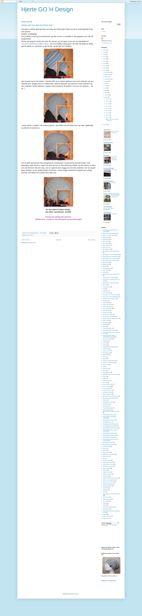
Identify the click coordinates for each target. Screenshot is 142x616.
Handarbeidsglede (108, 181)
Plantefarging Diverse (108, 420)
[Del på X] (54, 233)
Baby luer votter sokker (109, 235)
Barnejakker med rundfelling (110, 258)
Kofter (104, 378)
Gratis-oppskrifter (107, 328)
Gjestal (105, 324)
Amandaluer (114, 213)
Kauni (104, 370)
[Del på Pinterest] (58, 233)
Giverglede (106, 322)
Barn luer (105, 241)
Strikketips (105, 488)
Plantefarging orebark (108, 437)
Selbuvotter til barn (108, 462)
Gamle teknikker (107, 306)
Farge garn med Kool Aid (109, 298)
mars (106, 92)
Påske (104, 448)
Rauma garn (106, 452)
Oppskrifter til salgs (108, 402)
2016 (104, 59)
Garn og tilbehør (107, 308)
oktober (107, 76)
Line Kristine (106, 129)
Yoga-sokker (106, 518)
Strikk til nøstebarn (108, 484)
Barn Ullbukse (106, 245)
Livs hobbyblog (107, 206)
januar (106, 97)
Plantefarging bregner (108, 414)
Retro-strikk (106, 456)
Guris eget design (107, 339)
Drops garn (106, 287)
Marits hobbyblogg (108, 168)
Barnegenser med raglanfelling (111, 251)
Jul (103, 366)
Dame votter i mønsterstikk (110, 283)
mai (106, 88)
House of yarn (106, 351)
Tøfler (104, 505)
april (106, 90)
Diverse (105, 285)
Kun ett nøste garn (107, 384)
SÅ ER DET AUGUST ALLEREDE (114, 158)
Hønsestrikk (106, 354)
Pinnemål (105, 406)
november (107, 74)
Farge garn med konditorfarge (111, 296)
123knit (45, 44)
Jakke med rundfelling (108, 362)
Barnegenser (106, 249)
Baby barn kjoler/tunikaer (109, 233)
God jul (105, 326)
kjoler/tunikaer (106, 372)
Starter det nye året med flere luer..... (38, 25)
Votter (104, 514)
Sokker (105, 470)
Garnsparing (106, 310)
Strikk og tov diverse (108, 482)
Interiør (105, 358)
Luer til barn (106, 388)
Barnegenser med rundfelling (110, 254)
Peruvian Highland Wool (30, 44)
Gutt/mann (105, 341)
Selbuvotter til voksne (108, 464)
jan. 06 (108, 112)
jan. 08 (108, 110)
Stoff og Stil (106, 476)
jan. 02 (108, 117)
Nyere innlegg (25, 240)
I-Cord (104, 356)
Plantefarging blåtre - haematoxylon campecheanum (111, 410)
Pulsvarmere (106, 446)
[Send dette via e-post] (50, 233)
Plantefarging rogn (108, 442)
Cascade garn (106, 268)
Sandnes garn (106, 460)
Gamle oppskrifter (107, 304)
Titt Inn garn (106, 497)
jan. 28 (108, 103)
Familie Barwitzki (108, 142)
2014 (104, 63)
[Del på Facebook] (56, 233)
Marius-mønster (107, 394)
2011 (104, 70)
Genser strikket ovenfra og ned (111, 318)
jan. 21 (108, 108)
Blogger (77, 594)
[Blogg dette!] (52, 233)
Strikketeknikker (107, 486)
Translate (114, 525)
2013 (104, 66)
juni (106, 86)
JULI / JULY (114, 169)
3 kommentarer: (43, 232)
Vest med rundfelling (108, 507)
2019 (104, 52)
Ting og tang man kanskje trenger (111, 494)
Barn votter (106, 247)
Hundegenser (106, 352)
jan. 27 (108, 106)
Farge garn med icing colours (110, 294)
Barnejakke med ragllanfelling (111, 256)
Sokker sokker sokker (108, 208)
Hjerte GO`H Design (47, 9)
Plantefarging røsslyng (109, 444)
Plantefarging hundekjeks (109, 426)
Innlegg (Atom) (32, 242)
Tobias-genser (106, 499)
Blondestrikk (106, 264)
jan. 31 (108, 99)
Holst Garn (105, 348)
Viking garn (106, 509)
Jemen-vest (106, 364)
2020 (104, 50)
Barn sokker (106, 243)
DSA (104, 289)
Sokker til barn (106, 472)
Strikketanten (107, 212)
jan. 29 (108, 101)
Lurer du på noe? (107, 390)
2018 (104, 54)
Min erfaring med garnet (109, 398)
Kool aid (105, 382)
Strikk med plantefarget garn (110, 478)
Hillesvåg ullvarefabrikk (109, 347)
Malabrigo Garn (107, 392)
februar (107, 95)
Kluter (104, 376)
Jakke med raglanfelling (109, 360)
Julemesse (106, 368)
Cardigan (113, 182)
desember (107, 72)
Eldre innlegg (91, 240)
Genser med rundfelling (109, 316)
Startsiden (58, 240)
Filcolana (105, 300)
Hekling (105, 345)
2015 (104, 61)
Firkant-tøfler (106, 302)
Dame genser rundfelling (109, 277)
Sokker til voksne (107, 474)
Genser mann (106, 312)
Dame (104, 272)
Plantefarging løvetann (109, 433)
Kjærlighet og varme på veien (110, 374)
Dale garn (105, 270)
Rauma (105, 450)
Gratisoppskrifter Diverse (109, 330)
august (106, 81)
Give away (105, 320)
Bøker (104, 266)
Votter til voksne (107, 516)
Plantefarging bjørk (108, 408)
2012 (104, 68)
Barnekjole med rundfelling (110, 260)
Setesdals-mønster (108, 466)
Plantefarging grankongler (110, 424)
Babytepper (106, 239)
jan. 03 (108, 115)
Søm (104, 492)
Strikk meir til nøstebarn (109, 480)
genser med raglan (108, 314)
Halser (104, 343)
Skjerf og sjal (106, 468)
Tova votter (106, 501)
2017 (104, 56)
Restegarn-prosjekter (108, 454)
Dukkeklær (106, 291)
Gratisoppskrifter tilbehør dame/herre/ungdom (109, 336)
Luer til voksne (29, 235)
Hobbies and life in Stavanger (111, 194)
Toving (104, 503)
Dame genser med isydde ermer (111, 274)
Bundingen (106, 155)
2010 (104, 124)
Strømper (105, 490)
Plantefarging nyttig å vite (109, 435)
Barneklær (105, 262)
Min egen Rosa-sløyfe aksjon (110, 396)
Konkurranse (106, 380)
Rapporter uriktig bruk (108, 580)
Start (104, 31)
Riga (104, 458)
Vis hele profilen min (106, 43)
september (107, 79)
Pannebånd (106, 404)
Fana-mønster (106, 292)
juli (105, 83)
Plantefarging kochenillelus (110, 428)
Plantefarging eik (107, 422)
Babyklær (105, 237)
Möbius (105, 400)
